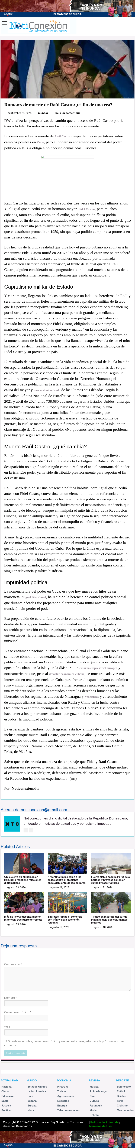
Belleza (94, 1114)
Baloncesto (124, 1086)
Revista (94, 1080)
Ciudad (5, 1091)
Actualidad (9, 1080)
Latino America (36, 1091)
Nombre (10, 997)
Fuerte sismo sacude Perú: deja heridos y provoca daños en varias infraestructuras (110, 879)
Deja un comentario (68, 113)
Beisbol (121, 1096)
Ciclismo (122, 1105)
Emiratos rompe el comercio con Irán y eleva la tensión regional (65, 919)
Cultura (94, 1100)
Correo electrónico (17, 1012)
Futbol (121, 1091)
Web (7, 1027)
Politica (6, 1110)
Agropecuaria (65, 1096)
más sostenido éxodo (47, 390)
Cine (92, 1096)
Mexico (31, 1110)
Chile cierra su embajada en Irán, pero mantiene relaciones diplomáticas (22, 879)
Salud (4, 1100)
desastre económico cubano (67, 674)
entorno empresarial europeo (98, 668)
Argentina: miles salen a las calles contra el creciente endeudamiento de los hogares (66, 879)
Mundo (32, 1080)
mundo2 (43, 113)
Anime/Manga (98, 1091)
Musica (94, 1086)
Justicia (6, 1105)
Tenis (120, 1100)
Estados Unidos (37, 1086)
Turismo (62, 1091)
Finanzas (62, 1086)
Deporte (122, 1080)
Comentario (13, 964)
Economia (63, 1080)
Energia (62, 1105)
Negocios (63, 1100)
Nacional (6, 1086)
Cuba (40, 142)
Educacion (7, 1096)
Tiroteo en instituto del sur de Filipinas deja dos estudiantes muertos (109, 919)
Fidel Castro (87, 209)
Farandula (96, 1105)
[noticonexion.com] (38, 26)
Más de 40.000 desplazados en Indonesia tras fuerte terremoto (23, 918)
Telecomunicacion (68, 1110)
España (32, 1100)
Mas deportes (125, 1110)
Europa (31, 1105)
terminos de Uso (100, 1126)
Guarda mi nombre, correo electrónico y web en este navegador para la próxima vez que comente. (64, 1043)
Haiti (30, 1096)
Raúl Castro (62, 136)
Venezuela (91, 696)
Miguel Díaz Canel (34, 597)
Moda (93, 1110)
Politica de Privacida (104, 1122)
